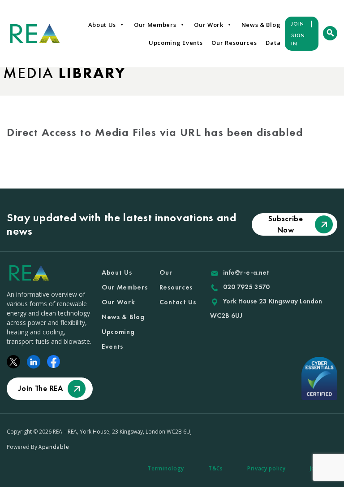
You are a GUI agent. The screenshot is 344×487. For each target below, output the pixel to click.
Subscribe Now (285, 224)
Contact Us (177, 302)
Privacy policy (266, 468)
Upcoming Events (176, 43)
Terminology (165, 468)
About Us (102, 25)
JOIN (297, 23)
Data (273, 43)
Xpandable (54, 447)
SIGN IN (298, 39)
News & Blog (261, 25)
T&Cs (215, 468)
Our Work (209, 25)
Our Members (155, 25)
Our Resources (234, 43)
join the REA (40, 388)
